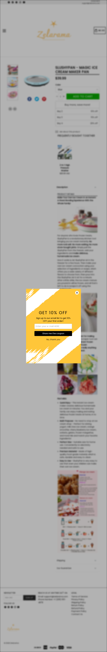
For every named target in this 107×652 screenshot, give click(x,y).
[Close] (77, 293)
